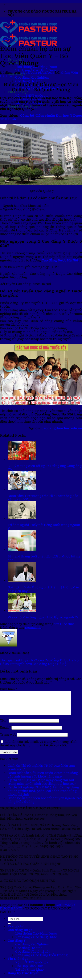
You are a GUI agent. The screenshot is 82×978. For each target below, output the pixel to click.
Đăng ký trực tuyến (23, 973)
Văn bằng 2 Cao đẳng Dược (36, 70)
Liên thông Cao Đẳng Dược (36, 933)
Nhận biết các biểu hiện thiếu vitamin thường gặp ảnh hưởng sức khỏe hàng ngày (43, 774)
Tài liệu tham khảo (29, 969)
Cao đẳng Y (17, 940)
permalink (33, 627)
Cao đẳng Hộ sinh (29, 81)
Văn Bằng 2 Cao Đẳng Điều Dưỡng (41, 955)
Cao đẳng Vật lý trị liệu (32, 951)
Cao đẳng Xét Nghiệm (32, 77)
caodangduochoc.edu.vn (62, 428)
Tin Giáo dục (7, 39)
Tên (4, 720)
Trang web (8, 734)
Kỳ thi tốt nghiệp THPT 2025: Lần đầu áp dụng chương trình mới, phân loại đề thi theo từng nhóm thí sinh (43, 790)
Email (5, 727)
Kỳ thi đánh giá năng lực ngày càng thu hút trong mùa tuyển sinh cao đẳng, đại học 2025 (42, 781)
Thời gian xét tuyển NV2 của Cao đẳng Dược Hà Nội (40, 660)
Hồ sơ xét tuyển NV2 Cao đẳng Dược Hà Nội (34, 664)
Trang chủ (16, 926)
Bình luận (8, 689)
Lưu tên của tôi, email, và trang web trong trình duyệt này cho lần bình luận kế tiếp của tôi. (38, 743)
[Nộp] (9, 923)
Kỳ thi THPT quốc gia (31, 95)
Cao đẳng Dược (20, 930)
